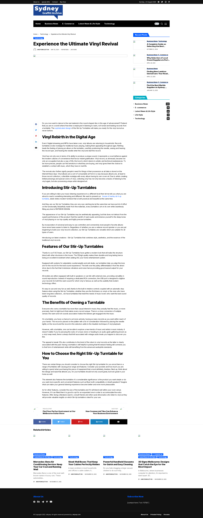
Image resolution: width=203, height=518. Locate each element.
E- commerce (152, 108)
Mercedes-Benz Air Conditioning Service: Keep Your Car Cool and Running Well (47, 466)
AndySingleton (43, 49)
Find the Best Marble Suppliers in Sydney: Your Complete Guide (156, 86)
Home (35, 34)
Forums (167, 514)
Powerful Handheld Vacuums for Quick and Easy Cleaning (118, 463)
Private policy (155, 514)
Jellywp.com (76, 514)
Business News (152, 104)
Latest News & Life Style (152, 111)
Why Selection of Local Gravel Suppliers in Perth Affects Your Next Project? (158, 59)
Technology (44, 34)
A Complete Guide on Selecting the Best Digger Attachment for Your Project (157, 45)
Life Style (152, 115)
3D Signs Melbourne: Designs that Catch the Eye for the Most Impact (153, 464)
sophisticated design (63, 128)
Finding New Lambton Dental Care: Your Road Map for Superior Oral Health (157, 72)
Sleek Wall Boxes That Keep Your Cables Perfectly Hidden (84, 463)
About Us (144, 514)
